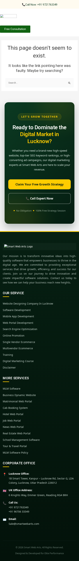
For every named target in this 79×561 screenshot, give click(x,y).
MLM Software (11, 388)
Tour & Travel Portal (15, 446)
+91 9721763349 (18, 507)
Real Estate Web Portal (16, 433)
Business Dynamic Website (19, 395)
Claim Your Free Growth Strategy (39, 184)
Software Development (17, 310)
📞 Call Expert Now (39, 198)
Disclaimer (9, 367)
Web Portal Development (18, 323)
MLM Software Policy (15, 452)
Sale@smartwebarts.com (24, 523)
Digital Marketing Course (18, 361)
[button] (70, 17)
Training (8, 354)
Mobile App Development (18, 316)
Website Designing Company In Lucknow (28, 303)
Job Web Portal (12, 420)
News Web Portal (13, 427)
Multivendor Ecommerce (18, 348)
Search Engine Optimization (20, 329)
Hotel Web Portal (13, 414)
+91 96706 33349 (19, 511)
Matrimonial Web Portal (17, 401)
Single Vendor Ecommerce (19, 342)
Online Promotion (13, 335)
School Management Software (21, 440)
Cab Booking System (15, 408)
